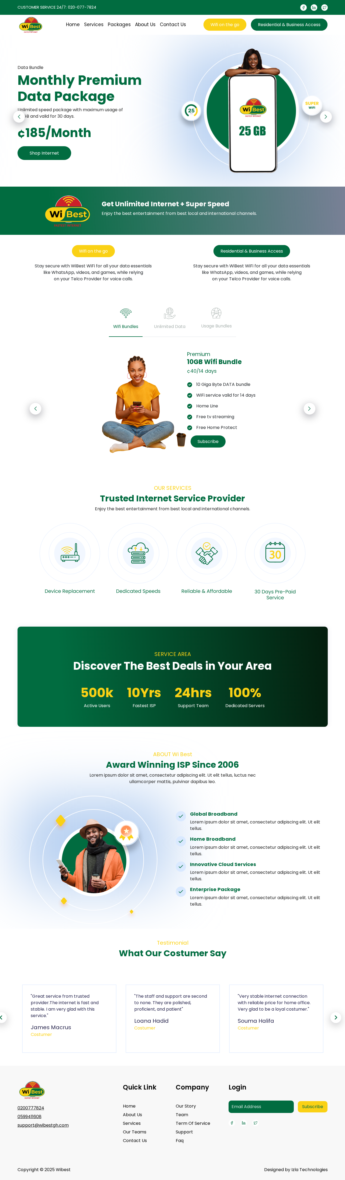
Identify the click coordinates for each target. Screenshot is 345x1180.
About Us (145, 24)
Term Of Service (193, 1123)
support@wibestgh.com (43, 1125)
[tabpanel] (173, 402)
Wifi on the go (225, 25)
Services (94, 24)
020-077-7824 (82, 7)
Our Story (186, 1106)
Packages (119, 24)
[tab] (126, 321)
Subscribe (207, 441)
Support (184, 1132)
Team (182, 1115)
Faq (180, 1140)
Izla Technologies (309, 1170)
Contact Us (173, 24)
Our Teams (134, 1132)
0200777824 (31, 1108)
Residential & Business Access (289, 25)
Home (73, 24)
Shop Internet (44, 153)
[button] (326, 117)
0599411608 (30, 1116)
